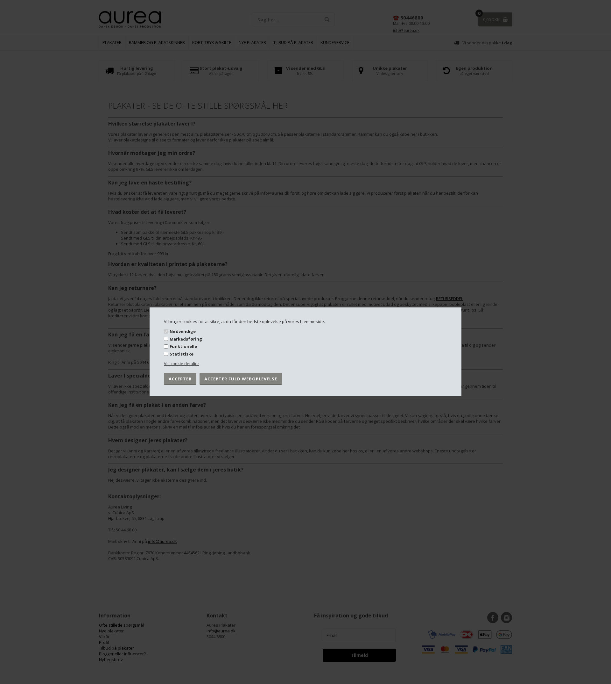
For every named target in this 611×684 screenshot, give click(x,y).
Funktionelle (183, 346)
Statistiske (181, 354)
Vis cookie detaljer (181, 363)
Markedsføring (186, 339)
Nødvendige (183, 331)
